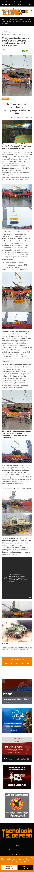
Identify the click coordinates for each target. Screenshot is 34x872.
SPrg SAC (9, 649)
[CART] (27, 11)
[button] (23, 11)
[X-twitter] (13, 5)
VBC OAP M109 (17, 649)
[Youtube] (9, 5)
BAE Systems (6, 647)
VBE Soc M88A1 (14, 652)
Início (4, 19)
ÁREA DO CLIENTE (25, 5)
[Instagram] (3, 5)
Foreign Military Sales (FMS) (19, 647)
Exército (5, 99)
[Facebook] (6, 5)
